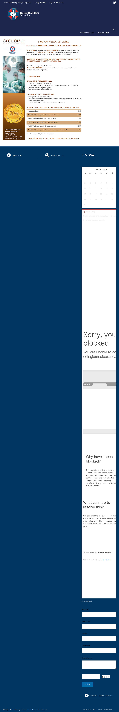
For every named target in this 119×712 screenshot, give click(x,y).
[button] (113, 29)
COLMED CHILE (87, 710)
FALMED (100, 710)
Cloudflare (106, 560)
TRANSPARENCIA (56, 155)
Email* (84, 633)
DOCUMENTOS (103, 33)
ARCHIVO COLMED (87, 33)
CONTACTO (17, 155)
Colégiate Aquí (40, 2)
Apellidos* (86, 621)
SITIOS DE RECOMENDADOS (101, 696)
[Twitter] (114, 1)
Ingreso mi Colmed (57, 2)
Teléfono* (86, 646)
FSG (94, 710)
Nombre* (85, 609)
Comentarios (87, 658)
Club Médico (108, 710)
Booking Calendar (89, 601)
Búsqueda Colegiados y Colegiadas (17, 2)
